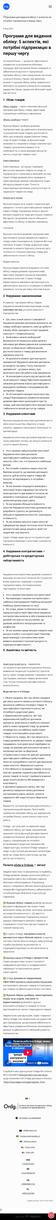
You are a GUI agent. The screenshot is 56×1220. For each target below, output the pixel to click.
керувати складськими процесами (34, 981)
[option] (26, 1098)
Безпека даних (14, 957)
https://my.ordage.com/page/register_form (24, 1082)
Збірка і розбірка (11, 119)
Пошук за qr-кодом (13, 197)
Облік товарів (10, 106)
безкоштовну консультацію (33, 1074)
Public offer (30, 1152)
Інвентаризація (11, 160)
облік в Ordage (24, 865)
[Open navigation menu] (50, 6)
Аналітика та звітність (14, 664)
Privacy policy (30, 1147)
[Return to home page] (6, 6)
